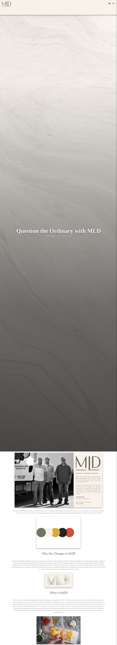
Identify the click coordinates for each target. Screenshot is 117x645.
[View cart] (109, 3)
